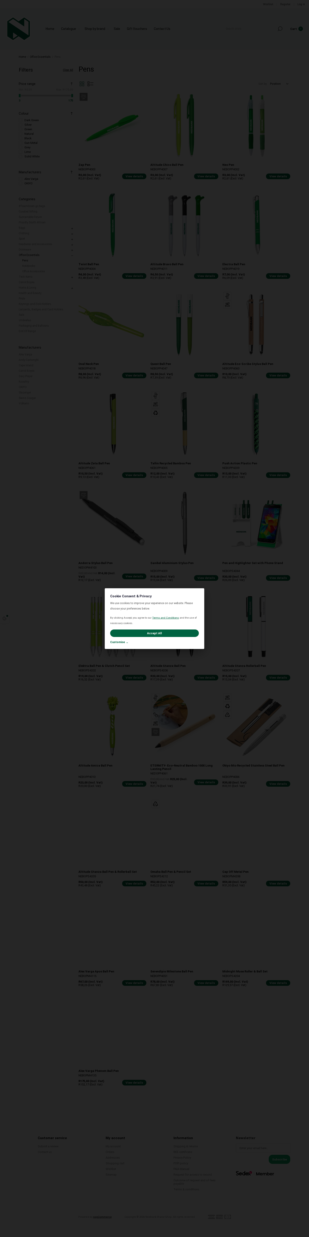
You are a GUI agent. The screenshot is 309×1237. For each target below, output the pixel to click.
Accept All (154, 633)
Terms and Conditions (165, 617)
